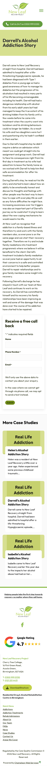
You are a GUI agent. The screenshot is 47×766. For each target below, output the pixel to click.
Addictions (8, 709)
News (5, 729)
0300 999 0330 (12, 677)
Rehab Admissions (11, 716)
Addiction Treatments (13, 712)
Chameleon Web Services (26, 762)
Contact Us (8, 736)
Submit (10, 402)
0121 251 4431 (11, 680)
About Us (7, 719)
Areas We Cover (10, 739)
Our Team (7, 723)
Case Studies (9, 733)
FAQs (5, 726)
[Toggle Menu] (41, 10)
